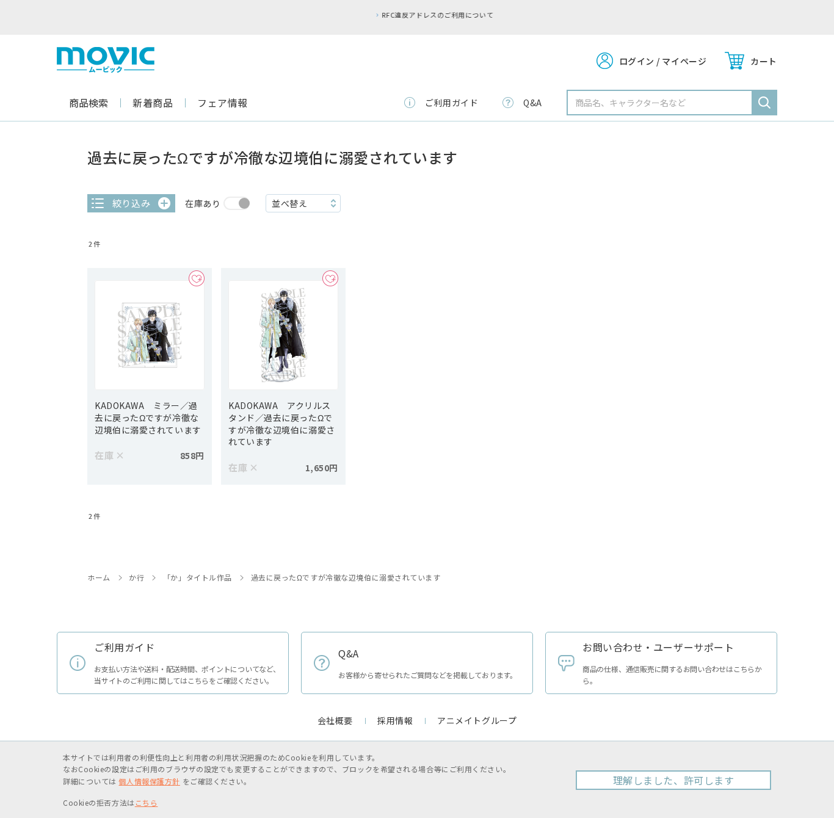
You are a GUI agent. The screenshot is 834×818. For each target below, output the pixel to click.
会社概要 (335, 720)
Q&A (532, 102)
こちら (146, 802)
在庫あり (202, 203)
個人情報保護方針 (148, 781)
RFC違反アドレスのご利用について (420, 15)
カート (763, 61)
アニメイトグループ (477, 720)
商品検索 (88, 102)
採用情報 (395, 720)
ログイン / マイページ (663, 61)
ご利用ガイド (451, 102)
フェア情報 (222, 102)
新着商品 (152, 102)
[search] (764, 102)
